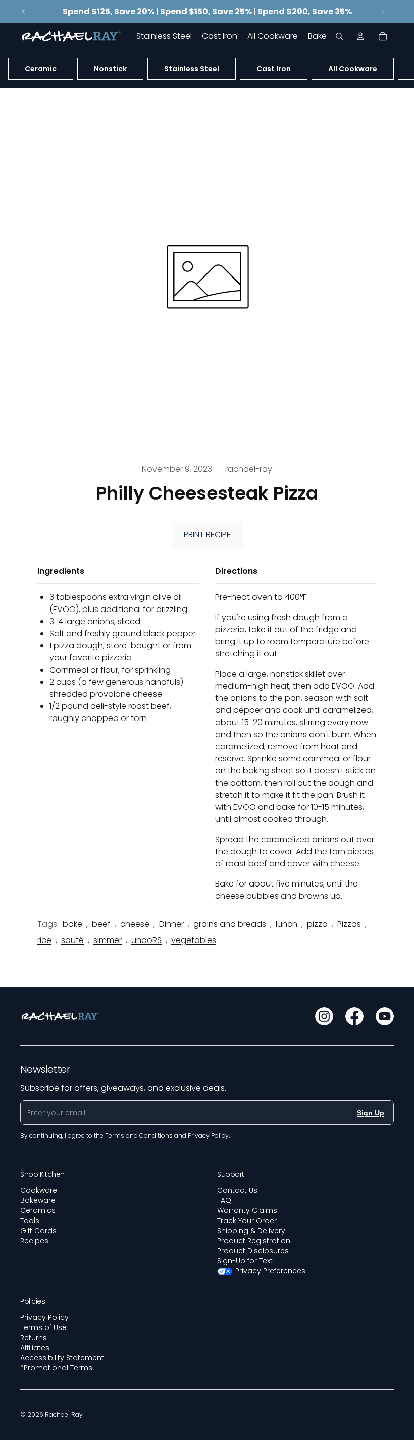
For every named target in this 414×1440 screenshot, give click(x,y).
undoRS (146, 940)
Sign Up (370, 1113)
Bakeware (38, 1200)
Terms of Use (43, 1327)
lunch (286, 924)
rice (44, 940)
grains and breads (229, 924)
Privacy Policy (44, 1317)
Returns (33, 1338)
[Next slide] (383, 12)
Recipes (34, 1241)
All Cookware (352, 69)
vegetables (193, 940)
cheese (134, 924)
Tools (29, 1220)
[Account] (360, 36)
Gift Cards (38, 1231)
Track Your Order (247, 1220)
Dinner (171, 924)
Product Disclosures (253, 1251)
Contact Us (237, 1190)
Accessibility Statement (62, 1358)
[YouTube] (385, 1016)
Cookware (38, 1190)
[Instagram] (324, 1016)
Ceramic (41, 69)
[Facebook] (354, 1016)
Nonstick (110, 69)
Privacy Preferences (270, 1271)
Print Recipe (207, 534)
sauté (72, 940)
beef (101, 924)
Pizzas (349, 924)
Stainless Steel (191, 69)
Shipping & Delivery (251, 1231)
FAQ (224, 1200)
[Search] (339, 36)
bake (72, 924)
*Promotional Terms (56, 1368)
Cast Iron (273, 69)
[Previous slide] (24, 12)
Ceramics (38, 1210)
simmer (107, 940)
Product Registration (253, 1241)
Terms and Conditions (139, 1135)
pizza (317, 924)
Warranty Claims (247, 1210)
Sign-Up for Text (245, 1261)
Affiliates (34, 1348)
